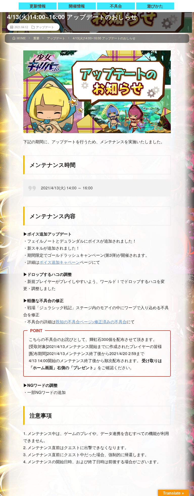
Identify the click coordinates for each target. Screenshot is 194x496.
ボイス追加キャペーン (59, 262)
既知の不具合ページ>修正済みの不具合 (91, 322)
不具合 (116, 6)
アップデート (45, 26)
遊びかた (155, 6)
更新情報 (38, 6)
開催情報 (77, 6)
